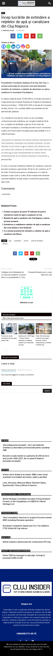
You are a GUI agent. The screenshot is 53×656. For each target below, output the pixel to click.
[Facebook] (3, 46)
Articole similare (9, 315)
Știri (3, 13)
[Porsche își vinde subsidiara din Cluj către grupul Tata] (9, 328)
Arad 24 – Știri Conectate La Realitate (15, 551)
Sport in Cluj (5, 537)
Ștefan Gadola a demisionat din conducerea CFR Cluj (27, 542)
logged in (15, 375)
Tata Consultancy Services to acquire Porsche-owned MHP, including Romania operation (27, 518)
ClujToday (5, 470)
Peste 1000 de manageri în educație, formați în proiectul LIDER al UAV (24, 556)
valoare (5, 244)
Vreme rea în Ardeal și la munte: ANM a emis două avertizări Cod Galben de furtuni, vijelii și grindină (25, 475)
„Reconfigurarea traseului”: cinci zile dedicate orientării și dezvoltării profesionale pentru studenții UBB (26, 447)
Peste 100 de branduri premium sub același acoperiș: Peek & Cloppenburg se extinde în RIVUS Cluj (43, 340)
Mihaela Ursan (8, 30)
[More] (28, 46)
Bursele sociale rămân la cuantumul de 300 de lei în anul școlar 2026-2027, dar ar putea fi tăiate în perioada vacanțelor (26, 458)
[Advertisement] (26, 416)
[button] (49, 3)
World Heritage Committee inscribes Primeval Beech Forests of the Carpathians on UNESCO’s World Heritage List (26, 501)
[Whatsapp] (8, 46)
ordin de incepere (37, 241)
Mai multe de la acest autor (13, 318)
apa (10, 241)
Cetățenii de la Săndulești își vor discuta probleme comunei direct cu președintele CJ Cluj (13, 274)
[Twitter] (18, 46)
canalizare (17, 241)
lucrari (26, 241)
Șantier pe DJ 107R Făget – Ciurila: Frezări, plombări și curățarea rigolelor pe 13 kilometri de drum (26, 340)
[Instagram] (23, 46)
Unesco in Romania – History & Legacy (16, 494)
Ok (27, 652)
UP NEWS (5, 440)
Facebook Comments (24, 370)
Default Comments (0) (8, 370)
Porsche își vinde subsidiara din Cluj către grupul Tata (9, 338)
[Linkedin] (13, 46)
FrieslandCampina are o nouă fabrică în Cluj (40, 273)
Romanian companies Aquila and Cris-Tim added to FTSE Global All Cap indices (26, 527)
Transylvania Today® (9, 513)
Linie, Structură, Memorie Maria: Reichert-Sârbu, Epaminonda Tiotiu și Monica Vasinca (24, 484)
